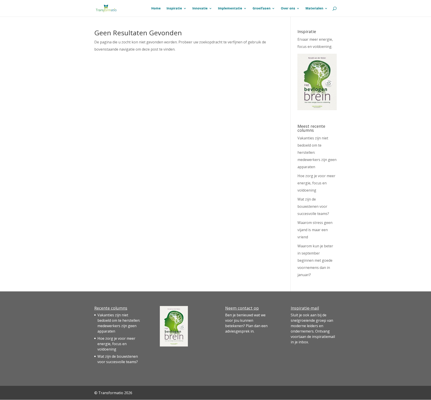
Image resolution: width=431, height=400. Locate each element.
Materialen (314, 8)
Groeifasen (261, 8)
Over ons (288, 8)
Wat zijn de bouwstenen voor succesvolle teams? (313, 206)
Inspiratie (174, 8)
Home (156, 8)
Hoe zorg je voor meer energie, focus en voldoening (316, 183)
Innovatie (200, 8)
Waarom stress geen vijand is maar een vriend (314, 229)
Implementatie (230, 8)
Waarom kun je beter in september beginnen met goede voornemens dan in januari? (315, 260)
